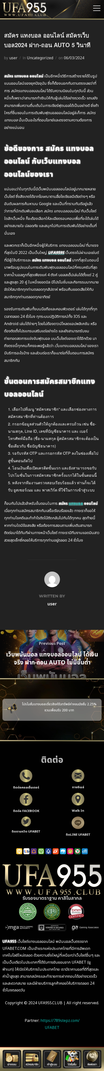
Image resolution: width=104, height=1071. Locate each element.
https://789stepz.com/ (60, 1021)
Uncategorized (40, 58)
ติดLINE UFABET (78, 834)
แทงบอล (76, 503)
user (13, 58)
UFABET (52, 1028)
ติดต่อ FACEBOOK (26, 811)
